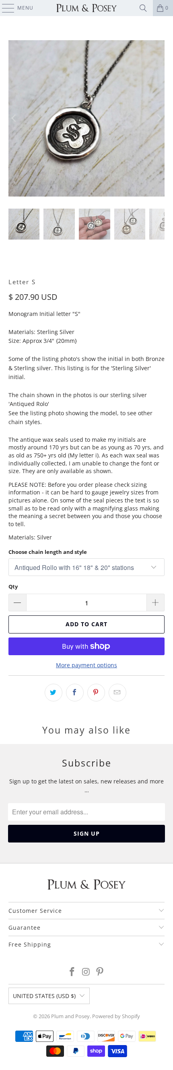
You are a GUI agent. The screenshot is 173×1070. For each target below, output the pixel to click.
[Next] (158, 118)
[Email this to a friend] (117, 692)
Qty (13, 586)
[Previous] (14, 118)
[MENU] (4, 8)
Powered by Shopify (116, 1016)
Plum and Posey (70, 1016)
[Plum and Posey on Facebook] (72, 972)
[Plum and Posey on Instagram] (86, 972)
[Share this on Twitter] (53, 692)
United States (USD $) (44, 996)
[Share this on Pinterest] (96, 692)
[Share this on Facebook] (75, 692)
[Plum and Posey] (86, 8)
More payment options (86, 665)
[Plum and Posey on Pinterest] (100, 972)
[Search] (143, 8)
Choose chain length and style (47, 551)
